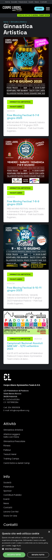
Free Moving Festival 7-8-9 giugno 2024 (23, 203)
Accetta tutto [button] (14, 555)
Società (7, 482)
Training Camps (11, 458)
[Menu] (47, 8)
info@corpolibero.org (19, 410)
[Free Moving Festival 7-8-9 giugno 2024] (26, 140)
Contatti (7, 507)
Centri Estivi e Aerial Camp (16, 463)
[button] (26, 549)
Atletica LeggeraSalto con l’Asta (11, 435)
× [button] (49, 532)
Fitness (6, 445)
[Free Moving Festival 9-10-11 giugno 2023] (26, 226)
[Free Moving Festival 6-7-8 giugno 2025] (26, 39)
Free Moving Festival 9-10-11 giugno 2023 (24, 289)
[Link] (12, 8)
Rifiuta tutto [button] (38, 555)
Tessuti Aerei (9, 454)
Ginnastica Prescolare (14, 441)
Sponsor (7, 490)
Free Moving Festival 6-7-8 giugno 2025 (23, 117)
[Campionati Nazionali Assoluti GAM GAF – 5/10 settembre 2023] (26, 312)
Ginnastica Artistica (19, 22)
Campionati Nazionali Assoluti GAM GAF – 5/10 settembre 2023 (25, 346)
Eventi (6, 499)
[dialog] (26, 544)
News (6, 503)
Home (5, 22)
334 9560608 (14, 407)
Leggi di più (16, 545)
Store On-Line (10, 515)
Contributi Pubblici (12, 495)
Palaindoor (8, 486)
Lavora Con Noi (10, 511)
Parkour (7, 450)
